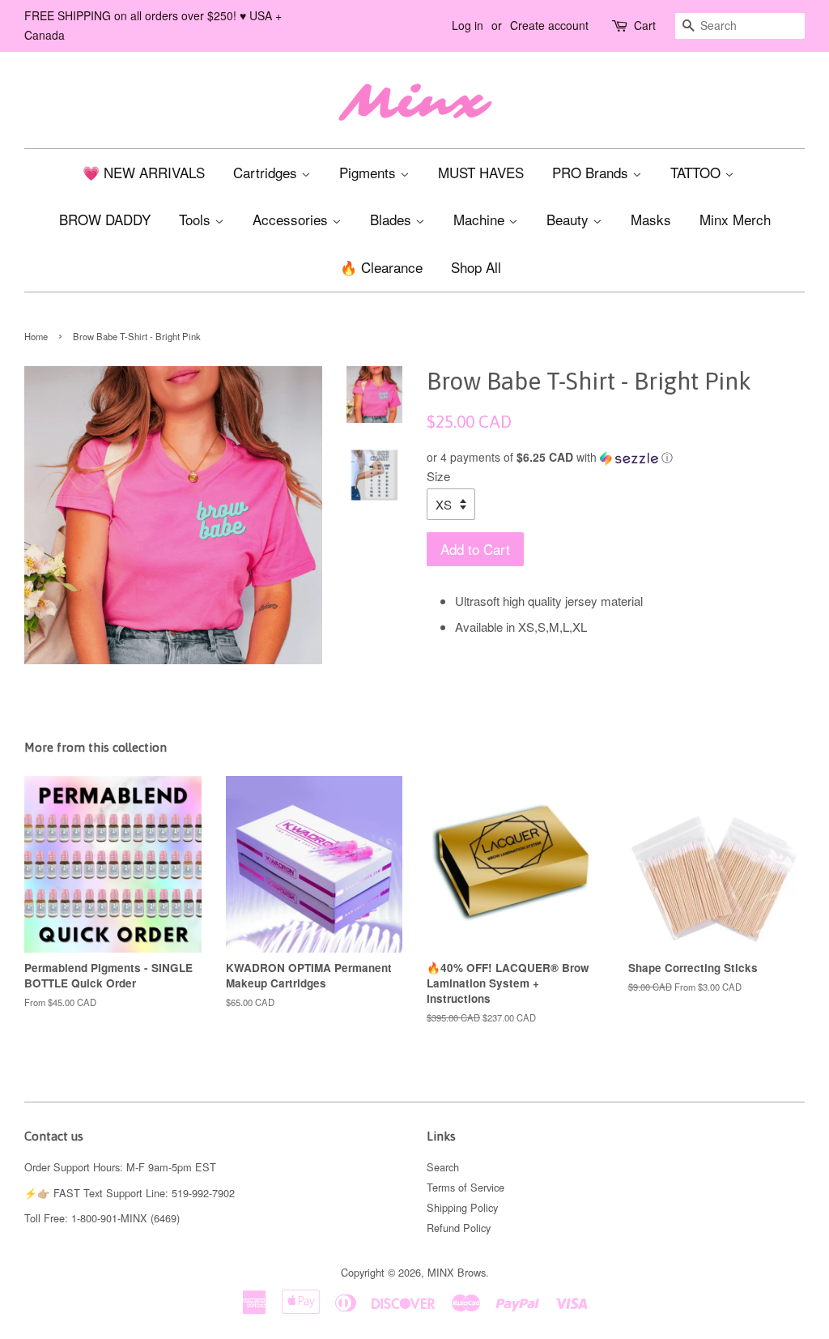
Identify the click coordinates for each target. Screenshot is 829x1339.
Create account (549, 25)
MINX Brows (456, 1272)
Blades (392, 219)
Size (438, 475)
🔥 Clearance (381, 267)
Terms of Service (465, 1187)
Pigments (369, 172)
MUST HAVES (481, 172)
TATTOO (697, 172)
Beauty (569, 219)
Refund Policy (459, 1227)
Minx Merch (735, 219)
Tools (197, 219)
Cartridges (267, 172)
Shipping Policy (462, 1207)
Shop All (476, 267)
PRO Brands (592, 172)
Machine (480, 219)
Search (443, 1167)
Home (36, 336)
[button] (616, 457)
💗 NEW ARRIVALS (144, 172)
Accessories (292, 219)
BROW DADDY (105, 219)
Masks (651, 219)
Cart (645, 25)
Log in (467, 25)
